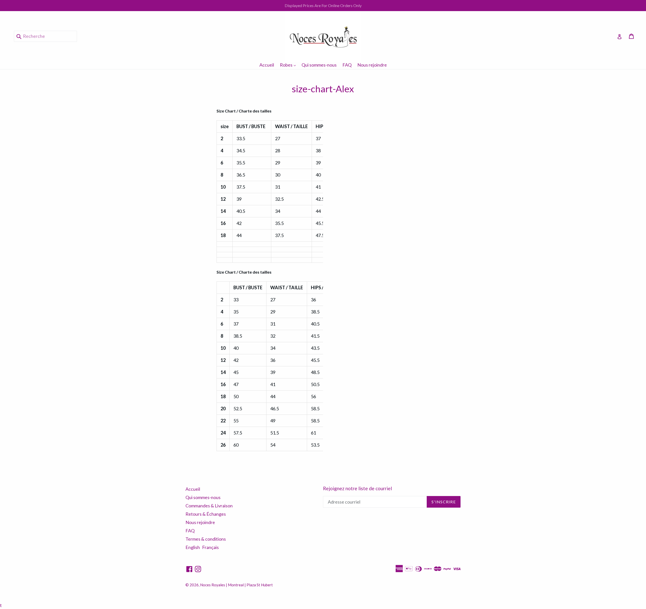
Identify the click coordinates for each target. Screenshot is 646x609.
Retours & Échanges (205, 514)
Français (210, 547)
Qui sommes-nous (319, 65)
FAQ (347, 65)
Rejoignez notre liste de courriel (357, 488)
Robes (289, 65)
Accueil (266, 65)
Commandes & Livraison (209, 505)
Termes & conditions (205, 539)
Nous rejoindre (372, 65)
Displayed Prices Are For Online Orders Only (323, 5)
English (192, 547)
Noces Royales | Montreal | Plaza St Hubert (236, 585)
